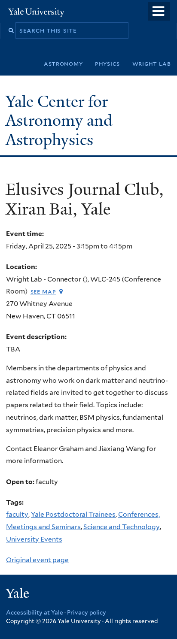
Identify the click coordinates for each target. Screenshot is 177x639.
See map (43, 291)
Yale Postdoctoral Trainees (73, 514)
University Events (34, 539)
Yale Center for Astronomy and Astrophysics (59, 120)
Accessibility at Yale (34, 612)
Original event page (37, 560)
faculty (17, 514)
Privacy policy (86, 612)
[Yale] (18, 595)
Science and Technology (121, 527)
